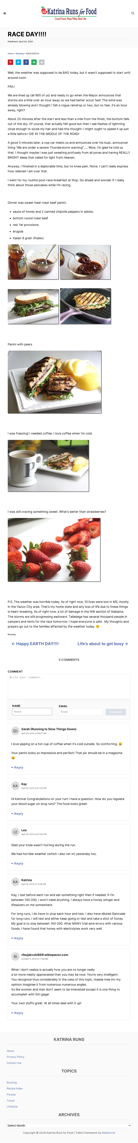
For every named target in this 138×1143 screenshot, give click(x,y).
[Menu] (5, 13)
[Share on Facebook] (26, 62)
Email (63, 706)
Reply (18, 767)
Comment (15, 671)
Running (20, 53)
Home (10, 53)
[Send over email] (34, 62)
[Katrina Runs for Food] (69, 13)
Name (16, 706)
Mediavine (108, 1132)
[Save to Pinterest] (10, 62)
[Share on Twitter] (18, 62)
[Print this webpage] (41, 62)
